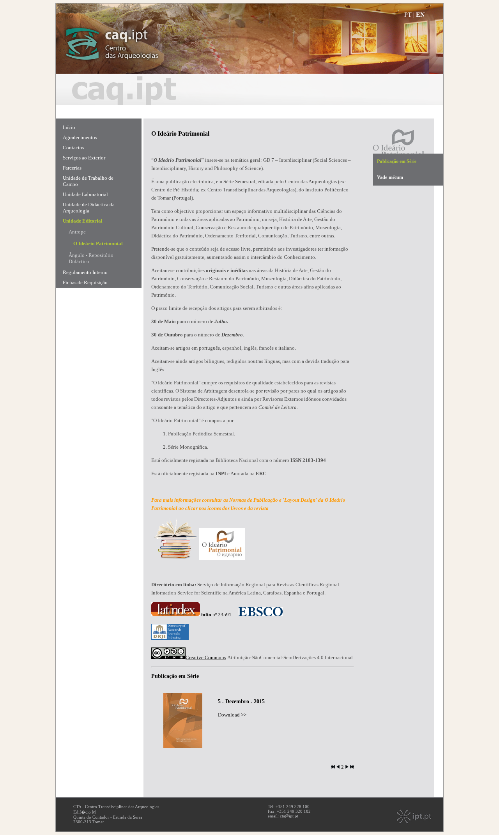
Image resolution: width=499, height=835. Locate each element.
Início (69, 127)
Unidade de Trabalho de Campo (88, 181)
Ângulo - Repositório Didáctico (91, 258)
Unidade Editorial (83, 221)
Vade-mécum (390, 177)
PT (408, 14)
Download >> (232, 715)
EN (420, 14)
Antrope (77, 232)
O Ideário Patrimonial (98, 243)
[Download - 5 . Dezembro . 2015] (182, 746)
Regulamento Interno (85, 272)
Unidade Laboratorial (85, 194)
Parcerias (72, 168)
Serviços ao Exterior (84, 158)
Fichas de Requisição (85, 282)
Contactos (73, 147)
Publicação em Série (396, 161)
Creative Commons (206, 657)
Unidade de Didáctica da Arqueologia (89, 208)
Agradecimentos (80, 137)
